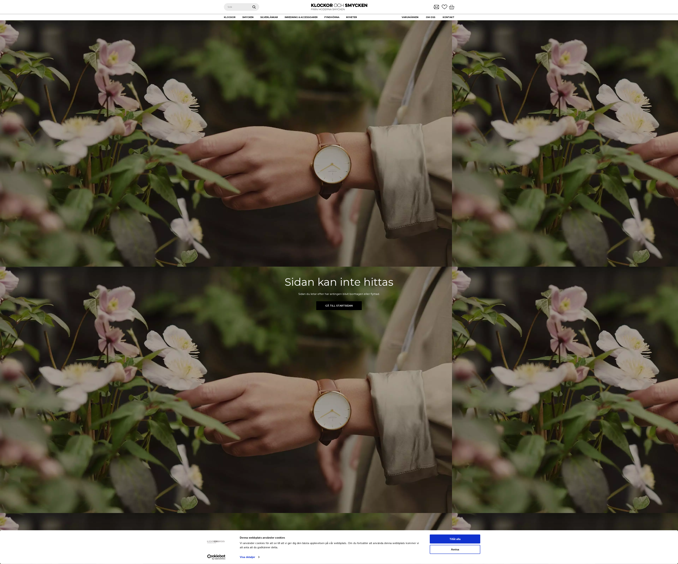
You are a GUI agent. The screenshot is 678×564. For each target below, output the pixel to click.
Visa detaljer (247, 557)
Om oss (430, 17)
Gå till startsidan (339, 305)
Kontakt (448, 17)
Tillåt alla (455, 539)
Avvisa (455, 549)
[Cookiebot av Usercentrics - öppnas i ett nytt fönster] (216, 557)
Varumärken (410, 17)
